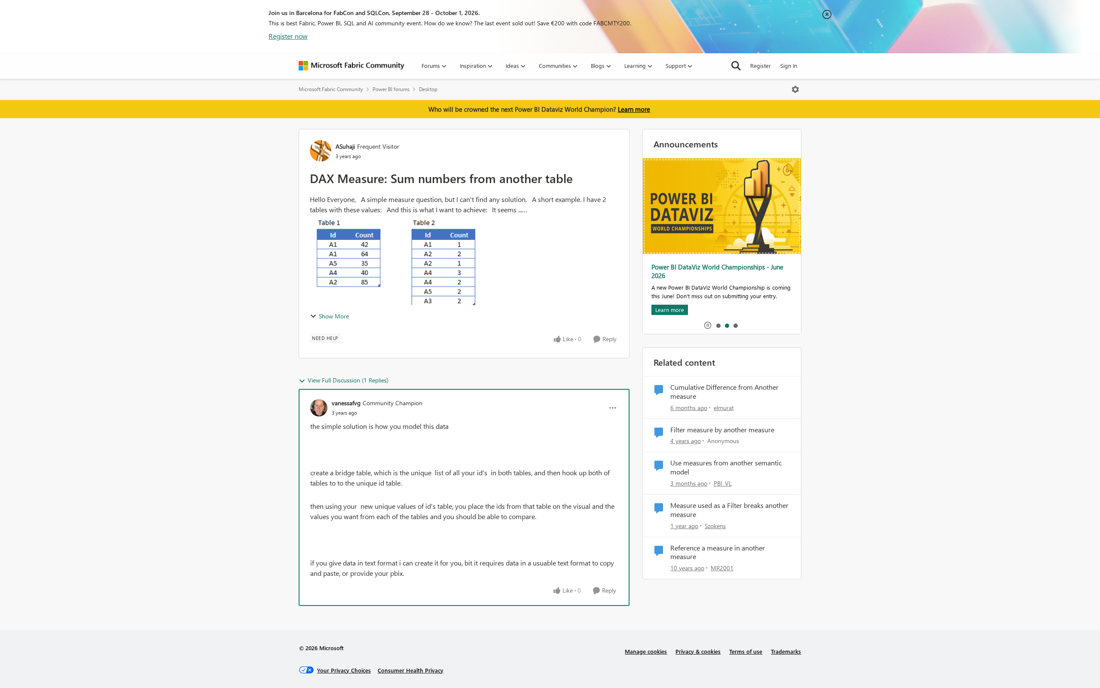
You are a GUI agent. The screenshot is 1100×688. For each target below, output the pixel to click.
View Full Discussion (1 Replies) (348, 380)
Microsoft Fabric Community (331, 89)
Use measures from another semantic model (726, 467)
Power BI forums (391, 89)
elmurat (724, 408)
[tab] (718, 325)
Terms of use (745, 651)
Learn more (634, 109)
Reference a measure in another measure (717, 552)
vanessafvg (346, 403)
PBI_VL (723, 483)
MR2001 (722, 568)
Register (760, 65)
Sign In (788, 65)
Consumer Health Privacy (410, 670)
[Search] (736, 66)
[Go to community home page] (351, 65)
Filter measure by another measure (722, 429)
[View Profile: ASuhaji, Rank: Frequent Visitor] (320, 151)
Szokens (715, 526)
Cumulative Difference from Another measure (724, 392)
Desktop (428, 89)
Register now (288, 35)
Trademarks (786, 651)
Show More (334, 316)
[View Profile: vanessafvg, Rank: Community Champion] (318, 407)
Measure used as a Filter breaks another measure (729, 510)
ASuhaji (345, 146)
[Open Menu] (795, 89)
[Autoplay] (708, 325)
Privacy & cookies (698, 651)
